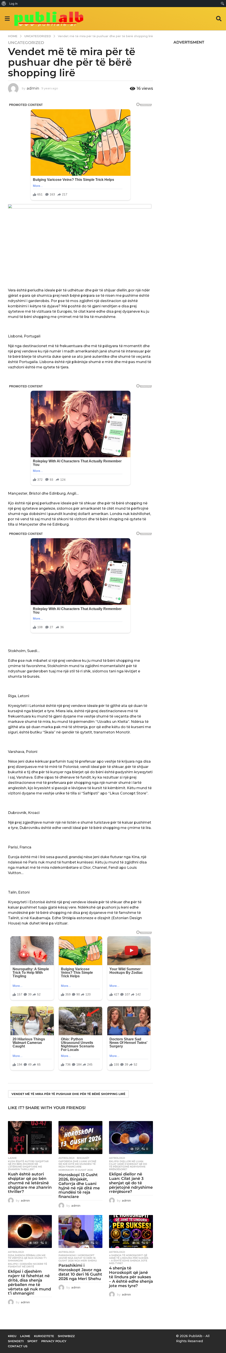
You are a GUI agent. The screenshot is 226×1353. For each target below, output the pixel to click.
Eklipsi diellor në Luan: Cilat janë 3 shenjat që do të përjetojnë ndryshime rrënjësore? (128, 1165)
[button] (7, 18)
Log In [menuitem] (13, 3)
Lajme (12, 1158)
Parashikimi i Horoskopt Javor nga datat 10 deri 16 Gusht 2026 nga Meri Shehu (77, 1258)
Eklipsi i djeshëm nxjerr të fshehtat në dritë (27, 1265)
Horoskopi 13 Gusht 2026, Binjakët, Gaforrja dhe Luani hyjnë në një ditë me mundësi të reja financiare (79, 1185)
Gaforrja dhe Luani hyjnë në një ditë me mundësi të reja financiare (77, 1164)
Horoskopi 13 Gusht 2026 (75, 1170)
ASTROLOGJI (66, 1158)
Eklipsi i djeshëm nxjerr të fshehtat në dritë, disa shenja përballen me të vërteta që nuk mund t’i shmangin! (29, 1282)
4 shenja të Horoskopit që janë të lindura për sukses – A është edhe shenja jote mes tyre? (128, 1259)
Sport (32, 1341)
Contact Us (17, 1346)
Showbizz (66, 1336)
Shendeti (16, 1341)
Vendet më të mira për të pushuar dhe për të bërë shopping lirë (68, 1094)
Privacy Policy (53, 1341)
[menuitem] (4, 3)
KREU (12, 1336)
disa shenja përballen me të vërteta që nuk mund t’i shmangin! (27, 1258)
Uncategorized (26, 42)
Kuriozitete (44, 1336)
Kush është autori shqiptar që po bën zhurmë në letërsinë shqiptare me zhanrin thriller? (28, 1165)
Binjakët (83, 1158)
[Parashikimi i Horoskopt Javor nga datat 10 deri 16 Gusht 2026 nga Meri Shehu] (80, 1231)
